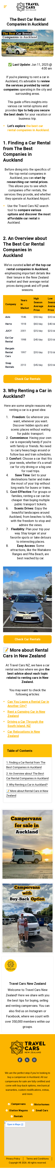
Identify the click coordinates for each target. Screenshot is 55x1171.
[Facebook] (20, 1060)
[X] (27, 1060)
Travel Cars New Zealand (27, 984)
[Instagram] (34, 1060)
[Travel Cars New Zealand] (27, 7)
